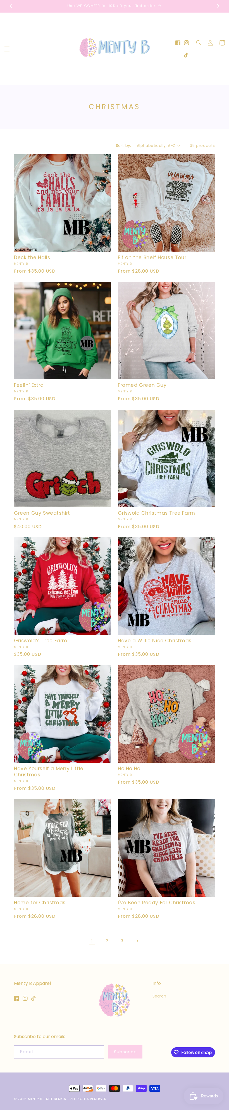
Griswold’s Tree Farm (40, 641)
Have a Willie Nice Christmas (155, 641)
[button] (7, 49)
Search (159, 996)
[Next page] (137, 941)
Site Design (56, 1099)
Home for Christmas (40, 903)
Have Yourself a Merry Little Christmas (49, 771)
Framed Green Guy (142, 385)
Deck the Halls (32, 257)
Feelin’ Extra (29, 385)
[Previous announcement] (11, 6)
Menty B (35, 1099)
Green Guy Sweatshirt (42, 513)
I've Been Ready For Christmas (156, 903)
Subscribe (125, 1052)
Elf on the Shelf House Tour (152, 257)
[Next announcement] (218, 6)
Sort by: (123, 145)
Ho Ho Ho (129, 768)
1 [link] (92, 941)
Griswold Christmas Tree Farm (156, 513)
